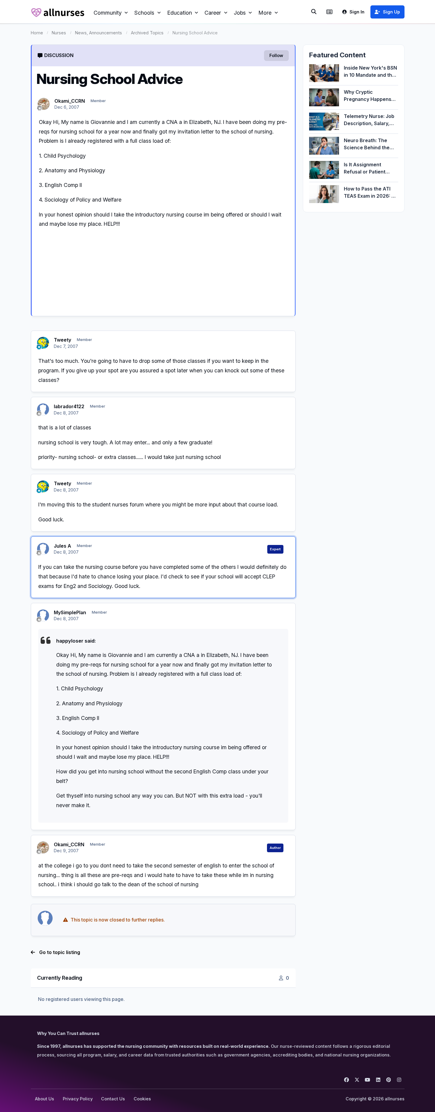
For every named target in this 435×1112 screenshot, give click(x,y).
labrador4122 (69, 406)
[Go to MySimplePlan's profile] (43, 615)
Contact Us (113, 1098)
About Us (44, 1098)
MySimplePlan (70, 612)
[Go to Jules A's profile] (43, 549)
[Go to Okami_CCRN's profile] (44, 104)
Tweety (62, 340)
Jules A (62, 546)
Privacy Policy (78, 1098)
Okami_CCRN (69, 101)
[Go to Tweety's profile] (43, 343)
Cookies (142, 1098)
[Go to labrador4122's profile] (43, 409)
